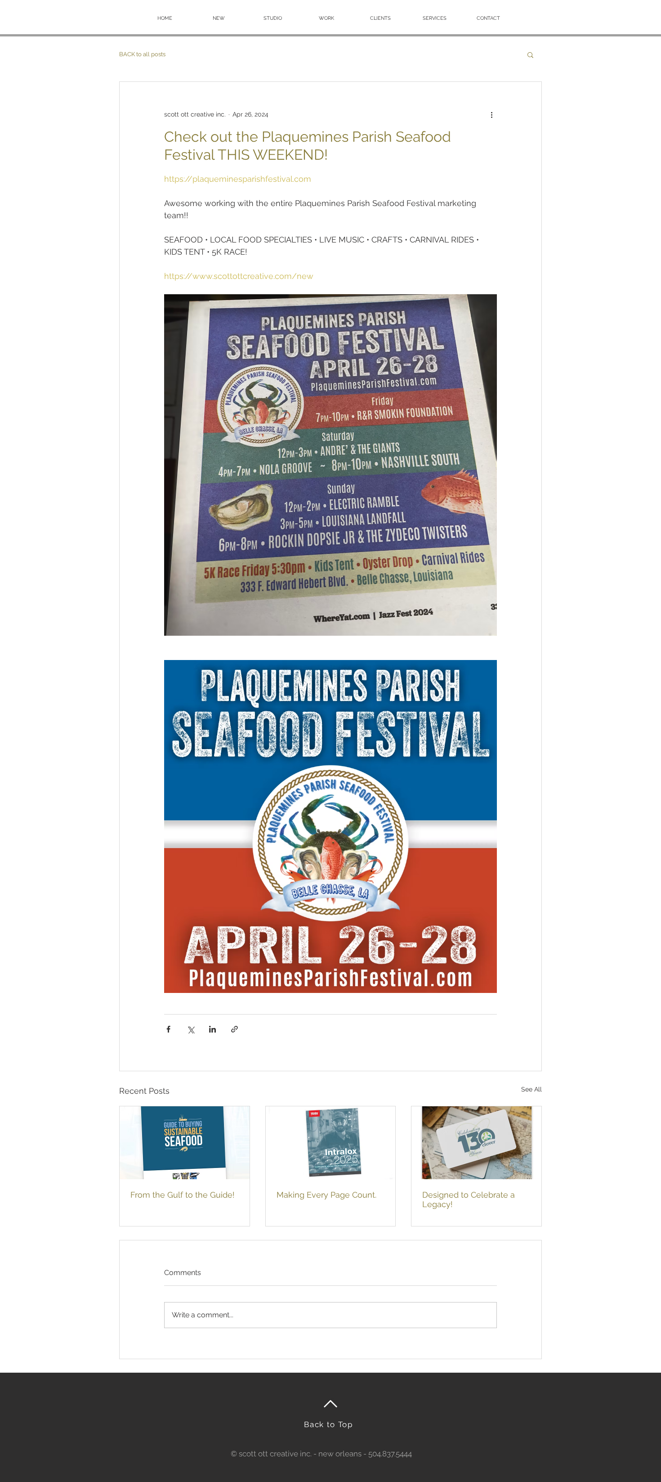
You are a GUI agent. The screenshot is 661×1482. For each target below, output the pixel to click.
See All (531, 1089)
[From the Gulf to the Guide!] (185, 1142)
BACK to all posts (142, 54)
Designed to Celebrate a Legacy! (468, 1199)
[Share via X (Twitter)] (190, 1029)
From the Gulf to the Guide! (182, 1194)
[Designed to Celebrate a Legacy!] (476, 1142)
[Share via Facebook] (168, 1029)
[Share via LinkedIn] (212, 1029)
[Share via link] (234, 1029)
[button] (530, 54)
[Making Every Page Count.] (331, 1142)
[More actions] (491, 114)
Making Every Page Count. (326, 1194)
